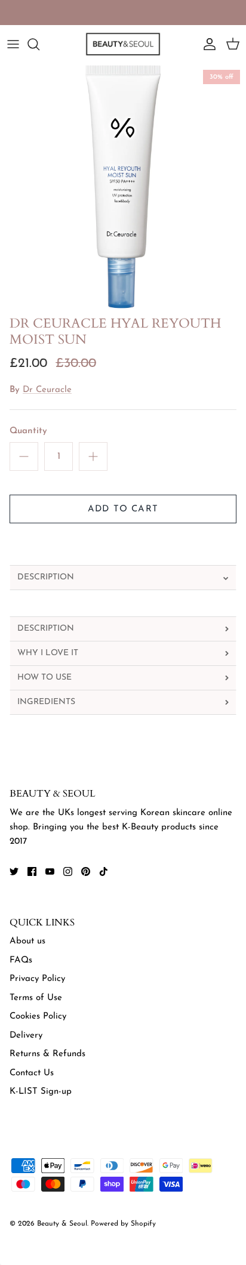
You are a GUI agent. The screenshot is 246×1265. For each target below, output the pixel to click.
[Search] (39, 44)
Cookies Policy (38, 1016)
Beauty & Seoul (62, 1223)
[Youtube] (49, 871)
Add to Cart (123, 509)
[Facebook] (31, 871)
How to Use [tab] (44, 677)
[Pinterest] (85, 871)
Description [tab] (45, 577)
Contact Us (32, 1073)
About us (27, 941)
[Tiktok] (103, 871)
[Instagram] (67, 871)
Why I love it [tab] (47, 653)
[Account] (206, 44)
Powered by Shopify (123, 1223)
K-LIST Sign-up (41, 1091)
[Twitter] (14, 871)
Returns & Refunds (47, 1054)
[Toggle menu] (13, 44)
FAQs (21, 960)
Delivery (26, 1035)
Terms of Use (36, 998)
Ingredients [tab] (46, 702)
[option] (123, 187)
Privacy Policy (37, 978)
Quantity (28, 431)
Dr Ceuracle (47, 389)
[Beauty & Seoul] (123, 44)
